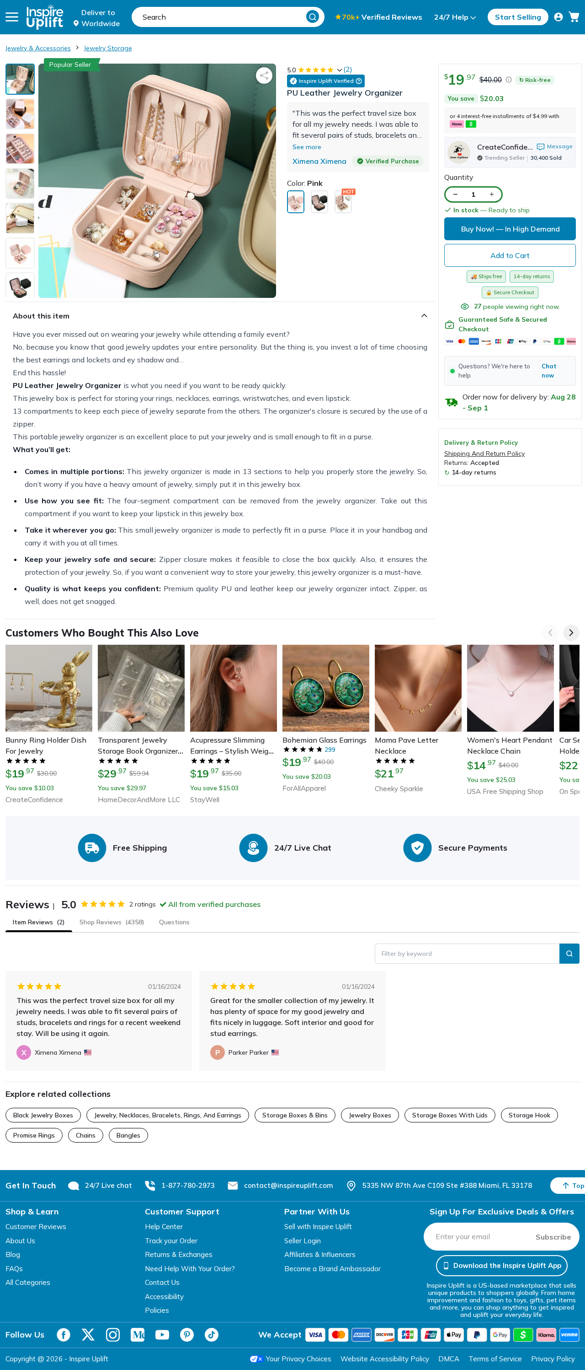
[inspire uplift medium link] (137, 1335)
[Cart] (574, 16)
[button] (510, 371)
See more (306, 147)
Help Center (164, 1226)
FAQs (14, 1268)
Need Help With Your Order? (190, 1268)
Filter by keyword (407, 953)
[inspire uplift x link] (88, 1335)
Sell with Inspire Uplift (318, 1226)
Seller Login (302, 1240)
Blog (12, 1254)
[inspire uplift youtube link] (162, 1335)
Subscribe (553, 1236)
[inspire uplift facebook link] (63, 1335)
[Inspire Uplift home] (45, 17)
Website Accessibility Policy (384, 1358)
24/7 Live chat (108, 1185)
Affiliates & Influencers (320, 1254)
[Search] (312, 16)
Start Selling (518, 17)
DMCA (448, 1358)
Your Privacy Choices (298, 1358)
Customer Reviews (35, 1226)
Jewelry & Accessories (38, 48)
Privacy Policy (553, 1358)
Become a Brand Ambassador (332, 1268)
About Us (20, 1240)
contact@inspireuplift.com (288, 1185)
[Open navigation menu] (11, 17)
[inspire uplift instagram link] (113, 1335)
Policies (157, 1310)
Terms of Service (495, 1358)
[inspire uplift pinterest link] (187, 1335)
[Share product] (264, 75)
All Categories (27, 1282)
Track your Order (171, 1240)
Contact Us (162, 1282)
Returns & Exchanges (179, 1254)
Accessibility (164, 1296)
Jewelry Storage (108, 48)
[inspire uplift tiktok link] (211, 1335)
